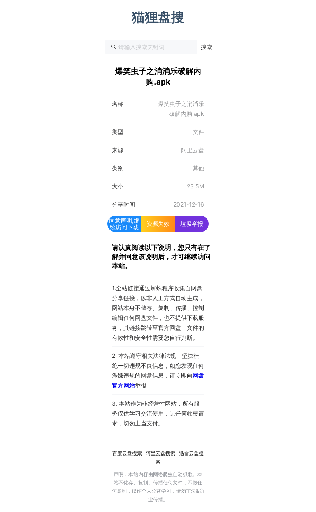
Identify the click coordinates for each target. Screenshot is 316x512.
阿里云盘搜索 (160, 453)
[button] (207, 47)
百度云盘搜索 (127, 453)
